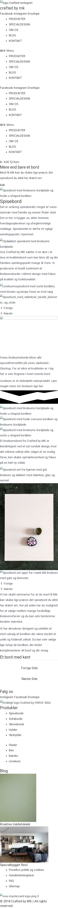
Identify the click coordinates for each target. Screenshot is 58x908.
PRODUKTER (17, 19)
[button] (29, 50)
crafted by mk (12, 8)
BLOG (12, 35)
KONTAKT (15, 40)
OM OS (13, 30)
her (41, 386)
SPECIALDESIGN (19, 24)
